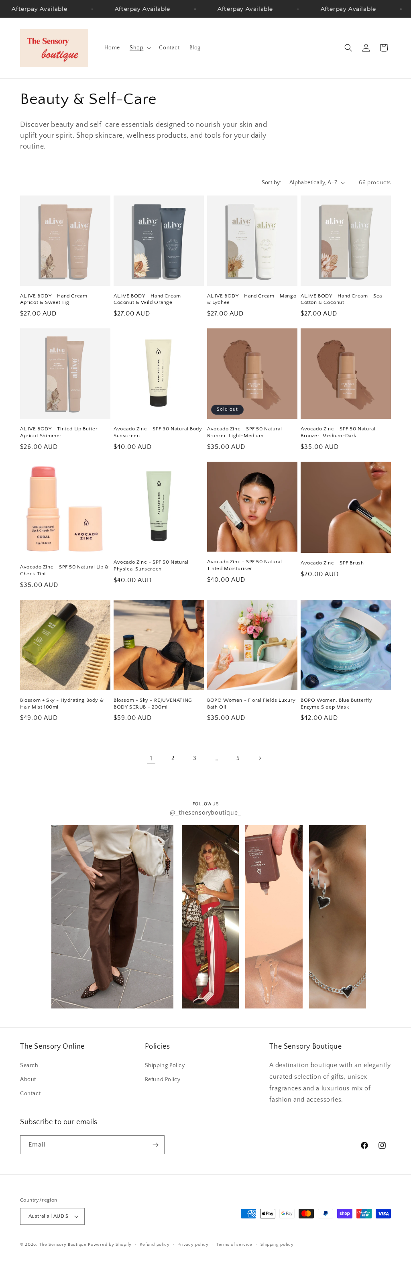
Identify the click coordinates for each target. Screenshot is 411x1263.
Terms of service (234, 1244)
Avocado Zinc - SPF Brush (332, 563)
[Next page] (260, 758)
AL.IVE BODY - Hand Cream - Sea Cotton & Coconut (341, 299)
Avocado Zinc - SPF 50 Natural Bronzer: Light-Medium (244, 432)
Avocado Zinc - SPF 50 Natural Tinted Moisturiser (244, 565)
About (28, 1079)
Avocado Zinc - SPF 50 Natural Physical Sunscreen (151, 565)
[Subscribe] (155, 1144)
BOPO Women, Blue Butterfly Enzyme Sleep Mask (336, 703)
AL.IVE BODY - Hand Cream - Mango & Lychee (251, 299)
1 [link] (151, 758)
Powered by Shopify (110, 1244)
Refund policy (155, 1244)
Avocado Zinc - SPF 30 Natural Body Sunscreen (158, 432)
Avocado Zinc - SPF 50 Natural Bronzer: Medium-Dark (338, 432)
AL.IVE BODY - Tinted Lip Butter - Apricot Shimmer (61, 432)
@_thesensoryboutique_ (205, 812)
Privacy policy (192, 1244)
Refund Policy (163, 1079)
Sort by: (271, 182)
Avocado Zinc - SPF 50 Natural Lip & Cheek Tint (64, 570)
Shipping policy (277, 1244)
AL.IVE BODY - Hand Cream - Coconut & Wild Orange (149, 299)
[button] (139, 47)
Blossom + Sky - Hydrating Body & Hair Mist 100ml (62, 703)
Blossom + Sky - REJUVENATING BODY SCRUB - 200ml (153, 703)
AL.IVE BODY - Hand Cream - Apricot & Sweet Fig (56, 299)
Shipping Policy (165, 1065)
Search (29, 1065)
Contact (30, 1093)
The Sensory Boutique (63, 1244)
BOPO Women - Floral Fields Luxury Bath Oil (251, 703)
